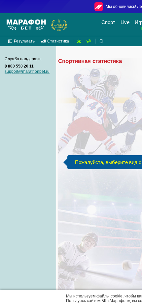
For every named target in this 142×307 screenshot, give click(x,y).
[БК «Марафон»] (26, 24)
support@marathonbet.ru (27, 71)
